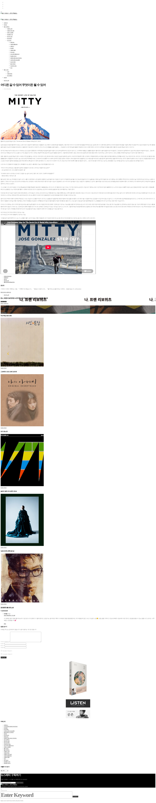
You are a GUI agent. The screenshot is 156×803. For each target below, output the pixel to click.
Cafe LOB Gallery (15, 60)
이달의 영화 (13, 50)
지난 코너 (9, 40)
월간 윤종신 (7, 26)
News (5, 24)
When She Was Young (16, 58)
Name (2, 643)
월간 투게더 (13, 63)
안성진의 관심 (13, 65)
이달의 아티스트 (10, 30)
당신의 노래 (9, 36)
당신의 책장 (13, 62)
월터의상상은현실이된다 (9, 282)
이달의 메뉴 (9, 73)
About (6, 22)
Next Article (4, 303)
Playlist (9, 38)
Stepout (6, 277)
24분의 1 (12, 46)
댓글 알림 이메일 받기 (7, 650)
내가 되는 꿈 (4, 431)
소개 (8, 71)
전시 (11, 67)
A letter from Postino (11, 726)
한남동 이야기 (13, 56)
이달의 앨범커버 (13, 44)
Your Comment (5, 641)
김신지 (5, 279)
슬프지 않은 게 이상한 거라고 (9, 491)
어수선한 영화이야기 (14, 54)
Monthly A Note (9, 732)
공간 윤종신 (9, 75)
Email (2, 645)
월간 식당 (6, 69)
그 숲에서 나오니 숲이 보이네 (9, 371)
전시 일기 (12, 52)
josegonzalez (7, 276)
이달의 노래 (9, 28)
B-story (6, 729)
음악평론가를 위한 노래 (7, 607)
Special (12, 42)
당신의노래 (6, 280)
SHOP (5, 77)
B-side (12, 48)
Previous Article (6, 292)
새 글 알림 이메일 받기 (7, 654)
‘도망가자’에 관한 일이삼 (7, 551)
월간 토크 (6, 748)
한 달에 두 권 (10, 34)
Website (3, 647)
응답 (5, 623)
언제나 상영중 (10, 32)
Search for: (4, 790)
